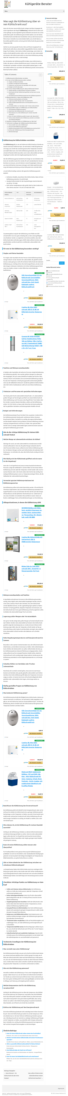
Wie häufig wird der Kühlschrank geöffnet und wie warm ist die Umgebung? (24, 93)
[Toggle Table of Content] (40, 74)
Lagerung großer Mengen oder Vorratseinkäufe (21, 100)
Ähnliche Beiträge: (13, 131)
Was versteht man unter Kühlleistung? (18, 124)
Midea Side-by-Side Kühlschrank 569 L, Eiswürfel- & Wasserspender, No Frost (31, 569)
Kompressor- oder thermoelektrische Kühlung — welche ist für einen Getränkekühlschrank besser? (55, 29)
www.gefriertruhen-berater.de (56, 281)
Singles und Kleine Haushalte (16, 81)
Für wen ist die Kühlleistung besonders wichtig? (18, 80)
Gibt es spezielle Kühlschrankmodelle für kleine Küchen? (23, 1044)
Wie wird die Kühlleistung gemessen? (18, 126)
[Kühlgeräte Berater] (6, 7)
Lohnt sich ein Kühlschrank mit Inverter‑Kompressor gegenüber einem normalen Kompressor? (55, 22)
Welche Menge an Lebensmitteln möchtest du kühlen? (22, 90)
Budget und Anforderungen (16, 87)
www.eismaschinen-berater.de (56, 286)
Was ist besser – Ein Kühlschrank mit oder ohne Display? (11, 1076)
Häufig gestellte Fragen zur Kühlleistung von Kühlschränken (21, 107)
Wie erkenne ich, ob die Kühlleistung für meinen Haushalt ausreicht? (23, 113)
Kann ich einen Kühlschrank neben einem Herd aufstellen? (24, 1033)
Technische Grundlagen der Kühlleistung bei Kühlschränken (21, 123)
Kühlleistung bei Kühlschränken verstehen (17, 78)
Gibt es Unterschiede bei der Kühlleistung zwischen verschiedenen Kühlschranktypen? (24, 118)
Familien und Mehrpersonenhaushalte (18, 83)
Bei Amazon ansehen (35, 298)
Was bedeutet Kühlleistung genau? (17, 109)
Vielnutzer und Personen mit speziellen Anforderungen (22, 85)
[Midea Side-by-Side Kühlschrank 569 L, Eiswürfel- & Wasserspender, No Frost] (56, 57)
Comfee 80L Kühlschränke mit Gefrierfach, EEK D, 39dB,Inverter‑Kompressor (32, 539)
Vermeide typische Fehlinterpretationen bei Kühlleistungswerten (25, 95)
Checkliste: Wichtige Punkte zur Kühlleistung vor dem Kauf (21, 121)
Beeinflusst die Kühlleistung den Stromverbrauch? (21, 111)
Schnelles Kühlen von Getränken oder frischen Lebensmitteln (24, 105)
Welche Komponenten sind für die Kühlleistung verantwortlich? (24, 128)
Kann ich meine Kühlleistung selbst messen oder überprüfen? (24, 116)
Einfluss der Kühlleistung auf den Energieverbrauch (21, 130)
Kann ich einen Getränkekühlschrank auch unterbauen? (23, 1056)
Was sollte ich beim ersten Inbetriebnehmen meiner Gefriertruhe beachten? (35, 1076)
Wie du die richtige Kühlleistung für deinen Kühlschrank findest (22, 88)
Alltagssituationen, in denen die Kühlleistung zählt (19, 97)
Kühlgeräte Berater (38, 3)
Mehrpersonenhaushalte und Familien (18, 99)
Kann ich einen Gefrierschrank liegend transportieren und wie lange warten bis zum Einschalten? (55, 40)
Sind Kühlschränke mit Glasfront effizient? (19, 1050)
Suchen (48, 260)
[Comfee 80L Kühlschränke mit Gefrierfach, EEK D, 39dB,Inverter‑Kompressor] (56, 229)
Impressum (61, 1088)
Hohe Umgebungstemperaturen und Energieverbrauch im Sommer (23, 103)
